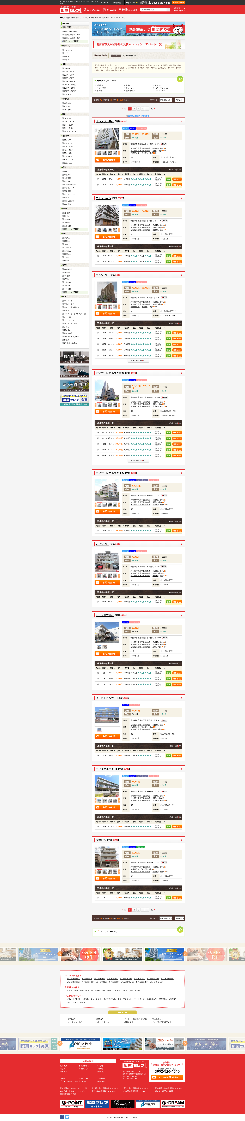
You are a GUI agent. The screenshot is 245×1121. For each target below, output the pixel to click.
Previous (95, 153)
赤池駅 (144, 153)
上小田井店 (83, 1069)
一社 (109, 990)
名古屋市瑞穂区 (167, 979)
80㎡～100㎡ (69, 160)
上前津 (124, 990)
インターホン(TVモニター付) (75, 314)
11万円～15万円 (70, 85)
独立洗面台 (162, 999)
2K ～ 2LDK (68, 125)
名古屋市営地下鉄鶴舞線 (140, 148)
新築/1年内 (68, 269)
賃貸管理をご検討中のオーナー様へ (74, 1088)
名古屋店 (63, 1066)
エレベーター (69, 301)
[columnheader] (98, 174)
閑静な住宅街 (69, 201)
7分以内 (67, 223)
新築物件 (172, 999)
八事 (131, 990)
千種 (76, 990)
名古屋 (70, 990)
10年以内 (67, 282)
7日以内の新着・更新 (72, 38)
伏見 (87, 990)
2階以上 (67, 241)
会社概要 (177, 8)
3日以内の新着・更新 (72, 35)
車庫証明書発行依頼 (68, 1094)
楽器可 (66, 172)
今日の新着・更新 (70, 31)
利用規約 (101, 1078)
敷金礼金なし (157, 1019)
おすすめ (67, 204)
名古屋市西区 (112, 979)
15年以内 (67, 285)
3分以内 (67, 216)
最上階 (66, 261)
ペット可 (67, 181)
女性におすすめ (102, 1022)
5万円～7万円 (69, 75)
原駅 (154, 151)
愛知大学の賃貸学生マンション (135, 1088)
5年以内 (67, 276)
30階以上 (67, 257)
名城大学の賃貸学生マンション (72, 1091)
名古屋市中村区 (126, 979)
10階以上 (67, 248)
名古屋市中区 (139, 979)
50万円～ (67, 94)
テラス (66, 60)
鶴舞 (82, 990)
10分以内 (67, 226)
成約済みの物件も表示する (138, 116)
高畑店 (100, 1069)
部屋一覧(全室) (175, 170)
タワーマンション (70, 194)
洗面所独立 (68, 333)
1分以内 (67, 213)
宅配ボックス (69, 304)
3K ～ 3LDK (68, 128)
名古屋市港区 (101, 982)
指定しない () (71, 41)
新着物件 (71, 1019)
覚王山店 (101, 1072)
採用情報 (101, 1081)
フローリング (69, 320)
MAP (164, 144)
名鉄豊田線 (135, 153)
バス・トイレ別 (73, 999)
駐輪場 (66, 310)
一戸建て (67, 56)
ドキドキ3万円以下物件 (161, 1022)
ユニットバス (160, 91)
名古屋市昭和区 (153, 979)
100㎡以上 (68, 163)
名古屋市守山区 (127, 982)
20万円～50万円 (70, 91)
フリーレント (131, 88)
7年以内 (67, 279)
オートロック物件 (75, 1022)
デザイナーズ (69, 188)
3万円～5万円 (69, 72)
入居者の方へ (105, 3)
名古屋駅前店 (84, 1066)
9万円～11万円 (69, 81)
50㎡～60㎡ (68, 153)
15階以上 (67, 251)
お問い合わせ (177, 179)
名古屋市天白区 (156, 982)
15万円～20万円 (70, 88)
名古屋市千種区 (73, 979)
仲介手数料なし (102, 88)
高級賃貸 (67, 191)
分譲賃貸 (67, 178)
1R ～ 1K (67, 118)
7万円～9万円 (69, 78)
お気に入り (133, 2)
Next (119, 153)
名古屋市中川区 (88, 982)
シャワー (67, 327)
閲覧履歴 (119, 2)
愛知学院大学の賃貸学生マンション (169, 1088)
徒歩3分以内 (130, 91)
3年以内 (67, 272)
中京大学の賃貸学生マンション (104, 1091)
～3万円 (67, 68)
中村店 (100, 1066)
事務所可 (67, 175)
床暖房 (66, 340)
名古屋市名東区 (142, 982)
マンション (68, 50)
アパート (67, 53)
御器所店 (63, 1072)
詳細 (168, 179)
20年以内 (67, 289)
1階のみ (67, 238)
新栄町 (97, 990)
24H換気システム (70, 343)
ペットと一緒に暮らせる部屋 (136, 1019)
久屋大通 (116, 990)
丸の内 (137, 990)
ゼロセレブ (68, 110)
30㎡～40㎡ (68, 147)
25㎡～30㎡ (68, 143)
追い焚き (67, 330)
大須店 (62, 1069)
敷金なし (67, 103)
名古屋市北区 (99, 979)
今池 (104, 990)
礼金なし (67, 106)
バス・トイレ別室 (70, 323)
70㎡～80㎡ (68, 156)
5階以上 (67, 244)
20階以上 (67, 254)
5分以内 (67, 219)
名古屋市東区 (87, 979)
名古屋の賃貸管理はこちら (134, 1091)
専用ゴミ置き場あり (71, 307)
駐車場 (66, 198)
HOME (62, 1078)
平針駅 (155, 148)
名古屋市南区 (114, 982)
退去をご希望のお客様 (164, 1091)
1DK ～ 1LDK (69, 122)
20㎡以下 (67, 140)
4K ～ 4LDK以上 (70, 131)
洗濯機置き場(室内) (71, 336)
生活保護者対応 (70, 185)
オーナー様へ (178, 11)
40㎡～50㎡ (68, 150)
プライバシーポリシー (69, 1081)
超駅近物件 (128, 1022)
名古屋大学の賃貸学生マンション (105, 1088)
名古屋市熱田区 (73, 982)
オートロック (69, 317)
